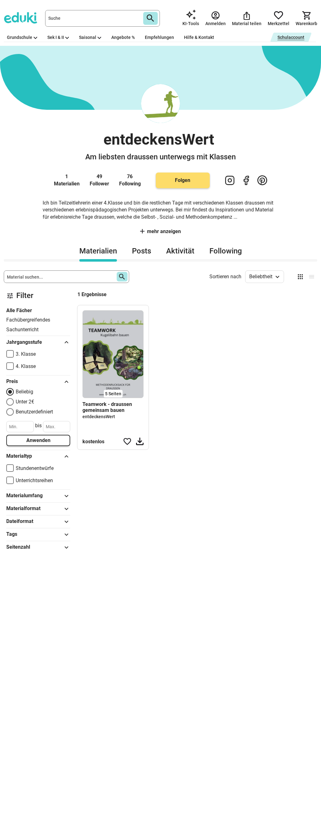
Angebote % (123, 37)
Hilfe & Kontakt (199, 37)
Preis (12, 381)
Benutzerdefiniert (34, 412)
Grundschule (19, 37)
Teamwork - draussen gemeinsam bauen (107, 407)
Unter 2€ (25, 402)
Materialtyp (19, 456)
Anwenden (38, 440)
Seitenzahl (18, 547)
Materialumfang (24, 495)
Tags (11, 534)
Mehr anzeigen (164, 231)
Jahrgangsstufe (24, 342)
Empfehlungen (159, 37)
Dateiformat (19, 521)
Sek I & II (55, 37)
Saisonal (87, 37)
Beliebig (24, 392)
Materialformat (23, 508)
